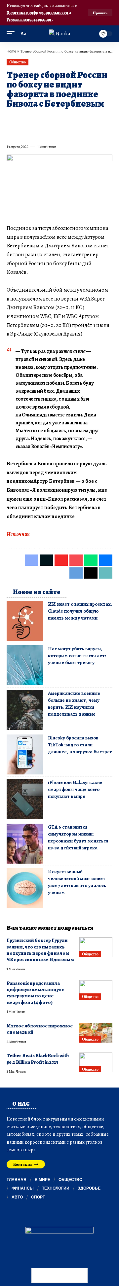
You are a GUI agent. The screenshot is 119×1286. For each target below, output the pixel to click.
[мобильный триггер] (12, 33)
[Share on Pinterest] (47, 119)
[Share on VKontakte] (106, 119)
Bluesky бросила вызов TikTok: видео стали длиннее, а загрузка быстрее (80, 744)
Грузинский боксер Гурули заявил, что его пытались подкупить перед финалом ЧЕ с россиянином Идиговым (40, 950)
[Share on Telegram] (11, 132)
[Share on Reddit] (94, 119)
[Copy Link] (35, 132)
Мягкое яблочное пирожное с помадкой (40, 1028)
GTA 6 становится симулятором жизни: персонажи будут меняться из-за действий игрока (78, 837)
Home (11, 51)
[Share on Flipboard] (35, 119)
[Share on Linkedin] (70, 119)
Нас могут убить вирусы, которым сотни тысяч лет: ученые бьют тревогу (77, 655)
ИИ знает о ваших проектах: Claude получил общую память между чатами (80, 611)
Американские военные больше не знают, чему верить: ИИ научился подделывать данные (74, 703)
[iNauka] (59, 33)
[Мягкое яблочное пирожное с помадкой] (95, 1033)
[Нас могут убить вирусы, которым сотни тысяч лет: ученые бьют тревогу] (25, 665)
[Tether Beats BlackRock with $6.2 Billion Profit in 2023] (95, 1062)
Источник (18, 534)
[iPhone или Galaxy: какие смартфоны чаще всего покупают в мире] (25, 799)
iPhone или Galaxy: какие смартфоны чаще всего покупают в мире (75, 789)
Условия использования (29, 19)
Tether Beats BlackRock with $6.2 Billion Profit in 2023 (38, 1058)
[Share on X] (23, 119)
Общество (17, 61)
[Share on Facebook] (11, 119)
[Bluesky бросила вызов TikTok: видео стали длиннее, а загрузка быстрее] (25, 754)
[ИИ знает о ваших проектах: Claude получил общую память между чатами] (25, 621)
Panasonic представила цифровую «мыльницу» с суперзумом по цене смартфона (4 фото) (35, 993)
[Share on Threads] (23, 132)
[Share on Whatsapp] (58, 119)
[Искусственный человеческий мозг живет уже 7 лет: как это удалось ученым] (25, 888)
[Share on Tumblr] (82, 119)
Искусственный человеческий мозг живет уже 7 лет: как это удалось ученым (77, 882)
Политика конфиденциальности (38, 12)
